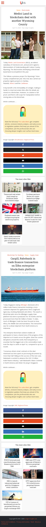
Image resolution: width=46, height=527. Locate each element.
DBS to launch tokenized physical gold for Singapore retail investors (12, 484)
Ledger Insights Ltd (31, 519)
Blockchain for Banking (15, 255)
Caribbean (24, 83)
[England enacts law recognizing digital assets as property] (12, 208)
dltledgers (24, 305)
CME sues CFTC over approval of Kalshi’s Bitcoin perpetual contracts (33, 463)
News (18, 10)
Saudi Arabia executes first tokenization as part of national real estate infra (12, 239)
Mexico (12, 83)
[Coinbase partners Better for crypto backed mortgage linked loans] (33, 187)
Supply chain (34, 255)
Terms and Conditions (8, 522)
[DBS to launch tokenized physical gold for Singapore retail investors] (12, 474)
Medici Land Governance (16, 62)
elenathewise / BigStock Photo (24, 140)
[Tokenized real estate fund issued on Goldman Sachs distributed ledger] (12, 187)
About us (38, 522)
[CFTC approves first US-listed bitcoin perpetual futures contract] (33, 474)
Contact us (4, 524)
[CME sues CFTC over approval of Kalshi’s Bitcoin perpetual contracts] (33, 453)
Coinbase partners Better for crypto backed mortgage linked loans (33, 197)
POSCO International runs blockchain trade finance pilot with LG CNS (12, 463)
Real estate (26, 10)
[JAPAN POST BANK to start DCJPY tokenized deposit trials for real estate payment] (33, 208)
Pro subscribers (24, 122)
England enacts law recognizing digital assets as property (12, 217)
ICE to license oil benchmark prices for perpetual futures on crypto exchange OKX (12, 505)
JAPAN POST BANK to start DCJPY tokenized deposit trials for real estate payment (33, 218)
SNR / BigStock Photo (21, 405)
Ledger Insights (29, 28)
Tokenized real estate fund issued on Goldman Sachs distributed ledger (12, 197)
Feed (32, 522)
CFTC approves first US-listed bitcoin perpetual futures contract (33, 484)
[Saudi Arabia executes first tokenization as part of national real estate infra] (12, 229)
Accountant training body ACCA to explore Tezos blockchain (22, 517)
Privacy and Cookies (23, 522)
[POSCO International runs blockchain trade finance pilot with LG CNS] (12, 453)
